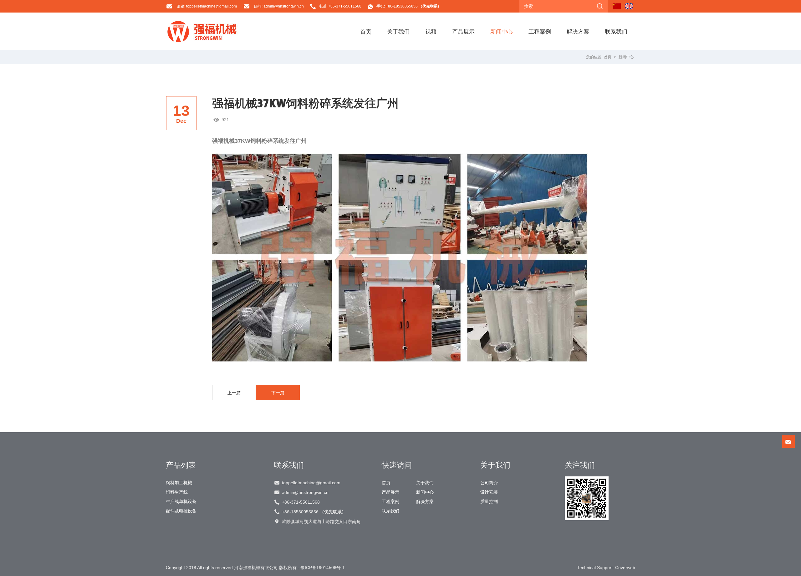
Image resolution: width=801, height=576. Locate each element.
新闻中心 (501, 31)
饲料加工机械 (179, 482)
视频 (430, 31)
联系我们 (616, 31)
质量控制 (489, 501)
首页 (365, 31)
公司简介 (489, 482)
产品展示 (463, 31)
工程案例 (539, 31)
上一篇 (234, 392)
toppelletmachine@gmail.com (311, 482)
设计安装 (489, 492)
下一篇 (277, 392)
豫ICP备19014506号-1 (322, 567)
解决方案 (578, 31)
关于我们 (398, 31)
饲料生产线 (177, 492)
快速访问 (397, 465)
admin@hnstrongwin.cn (305, 492)
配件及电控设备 (181, 510)
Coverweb (625, 567)
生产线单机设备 (181, 501)
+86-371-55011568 (301, 502)
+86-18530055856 (314, 511)
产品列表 (181, 465)
